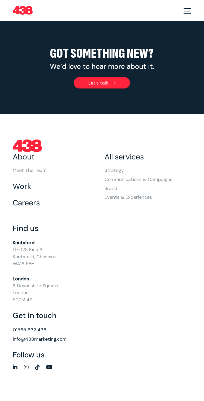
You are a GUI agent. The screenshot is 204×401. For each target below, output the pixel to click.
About (23, 157)
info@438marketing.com (40, 339)
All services (124, 157)
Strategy (114, 170)
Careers (26, 203)
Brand (111, 188)
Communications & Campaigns (138, 179)
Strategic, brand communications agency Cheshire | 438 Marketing (23, 10)
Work (22, 186)
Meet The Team (30, 170)
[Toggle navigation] (187, 11)
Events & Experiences (128, 197)
